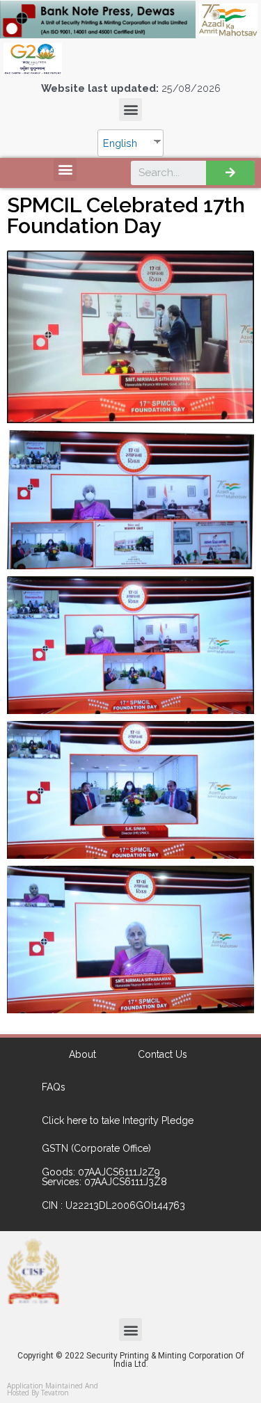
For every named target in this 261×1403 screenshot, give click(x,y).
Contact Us (162, 1054)
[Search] (230, 173)
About (82, 1054)
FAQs (53, 1087)
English (120, 143)
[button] (130, 109)
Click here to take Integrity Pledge (117, 1120)
